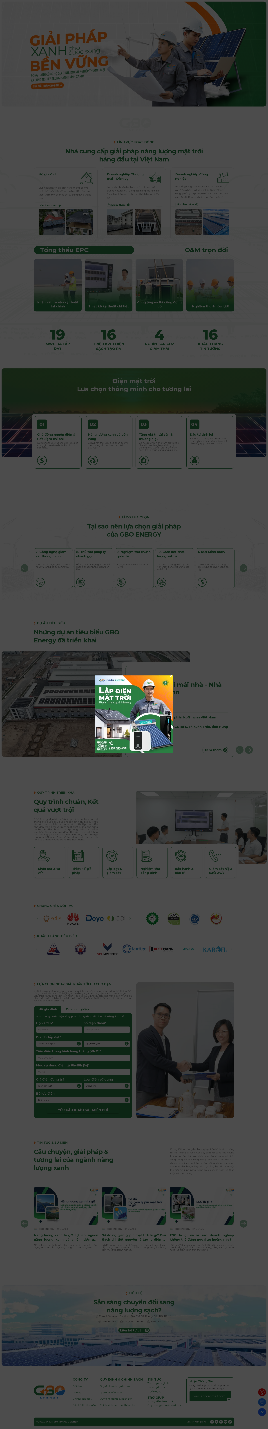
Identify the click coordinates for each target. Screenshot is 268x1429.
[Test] (134, 752)
